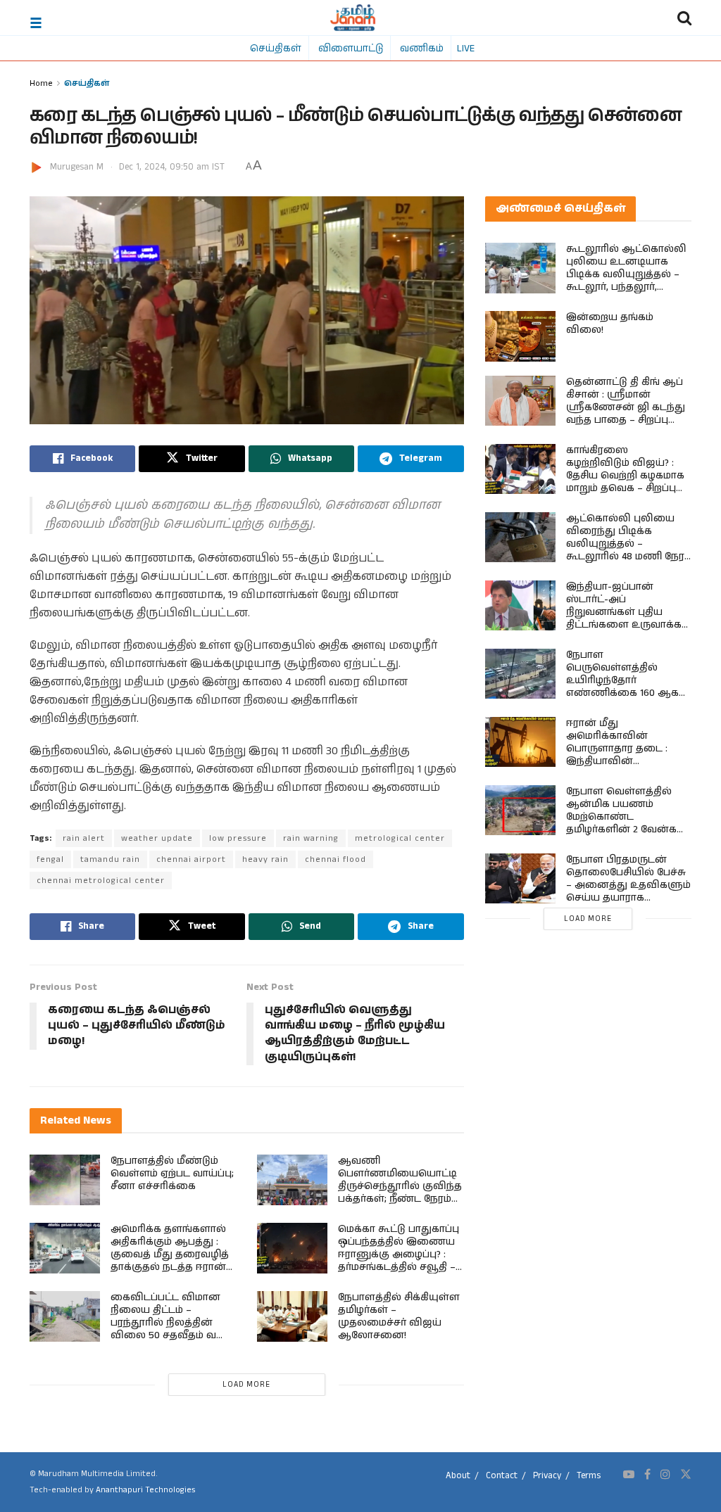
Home (41, 82)
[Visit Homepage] (353, 18)
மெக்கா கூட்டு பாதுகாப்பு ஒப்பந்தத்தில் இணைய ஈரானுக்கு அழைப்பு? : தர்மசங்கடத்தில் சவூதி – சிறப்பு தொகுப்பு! (398, 1254)
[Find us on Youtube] (628, 1474)
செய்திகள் (275, 47)
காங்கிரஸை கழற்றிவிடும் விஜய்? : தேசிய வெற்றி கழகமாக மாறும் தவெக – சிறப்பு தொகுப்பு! (625, 475)
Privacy (547, 1475)
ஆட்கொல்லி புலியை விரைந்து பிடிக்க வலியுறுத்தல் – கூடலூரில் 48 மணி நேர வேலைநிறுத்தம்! (625, 544)
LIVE (466, 47)
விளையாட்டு (350, 47)
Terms (589, 1475)
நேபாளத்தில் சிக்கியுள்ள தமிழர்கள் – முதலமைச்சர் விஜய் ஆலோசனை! (399, 1316)
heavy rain (265, 859)
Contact (502, 1475)
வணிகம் (422, 47)
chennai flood (335, 859)
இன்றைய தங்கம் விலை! (609, 323)
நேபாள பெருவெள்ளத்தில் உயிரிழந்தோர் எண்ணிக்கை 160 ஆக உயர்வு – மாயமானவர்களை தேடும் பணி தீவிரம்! (622, 693)
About (458, 1475)
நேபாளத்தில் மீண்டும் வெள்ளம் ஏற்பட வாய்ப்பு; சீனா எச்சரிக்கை (172, 1173)
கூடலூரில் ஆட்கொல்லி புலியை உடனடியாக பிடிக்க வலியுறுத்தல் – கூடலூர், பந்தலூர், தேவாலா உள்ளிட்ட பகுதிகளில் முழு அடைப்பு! (626, 287)
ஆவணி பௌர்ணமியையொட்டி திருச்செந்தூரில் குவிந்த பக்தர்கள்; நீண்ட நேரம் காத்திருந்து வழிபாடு (400, 1186)
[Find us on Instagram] (665, 1474)
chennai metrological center (101, 881)
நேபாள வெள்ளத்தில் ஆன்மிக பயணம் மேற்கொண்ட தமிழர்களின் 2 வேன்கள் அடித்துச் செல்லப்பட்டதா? (626, 823)
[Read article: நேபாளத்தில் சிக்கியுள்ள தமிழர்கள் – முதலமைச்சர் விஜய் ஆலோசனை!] (292, 1316)
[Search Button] (684, 17)
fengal (50, 859)
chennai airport (191, 859)
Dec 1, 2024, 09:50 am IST (172, 167)
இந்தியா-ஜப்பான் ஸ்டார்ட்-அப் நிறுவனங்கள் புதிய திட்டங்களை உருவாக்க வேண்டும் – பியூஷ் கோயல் (624, 618)
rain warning (311, 838)
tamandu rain (110, 859)
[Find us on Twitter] (685, 1474)
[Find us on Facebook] (647, 1474)
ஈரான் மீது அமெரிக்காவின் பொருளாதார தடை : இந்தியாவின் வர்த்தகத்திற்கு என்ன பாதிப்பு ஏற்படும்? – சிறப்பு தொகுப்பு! (627, 761)
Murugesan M (77, 167)
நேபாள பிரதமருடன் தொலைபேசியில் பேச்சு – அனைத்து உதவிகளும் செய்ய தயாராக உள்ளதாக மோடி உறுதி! (628, 885)
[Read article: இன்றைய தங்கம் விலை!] (520, 336)
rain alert (84, 838)
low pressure (238, 838)
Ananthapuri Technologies (145, 1490)
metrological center (400, 838)
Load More (246, 1384)
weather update (157, 838)
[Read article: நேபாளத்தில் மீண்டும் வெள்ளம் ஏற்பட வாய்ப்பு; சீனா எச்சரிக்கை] (65, 1180)
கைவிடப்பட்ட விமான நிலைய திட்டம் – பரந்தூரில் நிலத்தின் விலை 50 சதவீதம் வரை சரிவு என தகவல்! (172, 1322)
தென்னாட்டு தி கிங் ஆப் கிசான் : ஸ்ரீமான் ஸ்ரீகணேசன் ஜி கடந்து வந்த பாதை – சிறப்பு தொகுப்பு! (625, 407)
